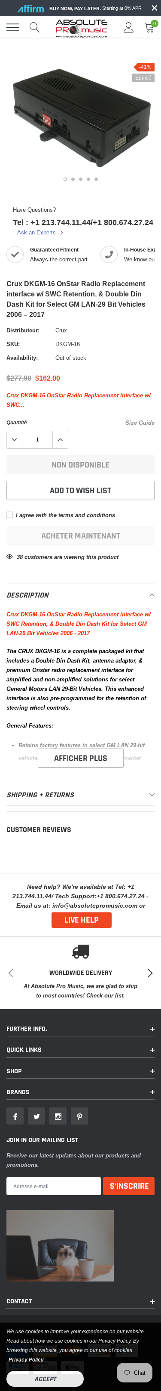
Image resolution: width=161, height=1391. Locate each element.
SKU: (13, 343)
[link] (15, 1116)
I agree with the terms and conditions (64, 515)
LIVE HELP (81, 920)
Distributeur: (22, 330)
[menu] (12, 27)
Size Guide (140, 422)
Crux (61, 330)
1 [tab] (65, 179)
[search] (35, 27)
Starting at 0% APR (95, 8)
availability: (22, 357)
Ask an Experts (37, 232)
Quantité (16, 422)
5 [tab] (96, 179)
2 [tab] (73, 179)
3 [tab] (80, 179)
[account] (129, 27)
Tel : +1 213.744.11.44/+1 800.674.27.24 (83, 222)
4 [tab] (88, 179)
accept (45, 1379)
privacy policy (26, 1359)
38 (20, 556)
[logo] (81, 27)
